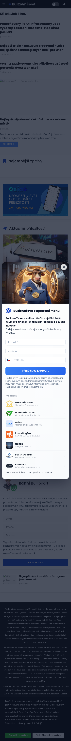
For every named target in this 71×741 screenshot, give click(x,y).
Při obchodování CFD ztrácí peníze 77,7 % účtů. (28, 472)
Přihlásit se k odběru (35, 371)
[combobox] (9, 360)
